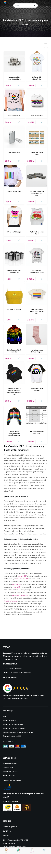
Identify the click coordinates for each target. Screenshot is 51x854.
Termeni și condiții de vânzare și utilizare (18, 732)
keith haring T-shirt (14, 152)
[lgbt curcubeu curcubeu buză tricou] (36, 416)
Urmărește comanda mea (12, 668)
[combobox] (22, 5)
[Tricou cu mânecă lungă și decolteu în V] (14, 255)
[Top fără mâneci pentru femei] (36, 216)
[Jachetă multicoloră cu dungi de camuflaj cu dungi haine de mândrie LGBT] (14, 373)
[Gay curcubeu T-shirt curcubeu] (36, 373)
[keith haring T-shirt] (14, 137)
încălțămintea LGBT (22, 579)
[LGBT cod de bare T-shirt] (14, 176)
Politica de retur (9, 776)
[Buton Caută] (34, 5)
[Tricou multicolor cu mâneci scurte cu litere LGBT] (36, 294)
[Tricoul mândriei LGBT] (36, 100)
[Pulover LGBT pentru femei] (36, 137)
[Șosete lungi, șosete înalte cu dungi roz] (36, 334)
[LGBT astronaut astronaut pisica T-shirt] (36, 255)
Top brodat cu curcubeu (14, 309)
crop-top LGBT (16, 584)
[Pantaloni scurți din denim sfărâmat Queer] (14, 61)
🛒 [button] (19, 85)
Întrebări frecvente (10, 764)
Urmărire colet (8, 768)
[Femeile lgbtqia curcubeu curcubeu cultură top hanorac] (14, 416)
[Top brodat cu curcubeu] (14, 294)
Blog (4, 716)
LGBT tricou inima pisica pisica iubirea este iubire (37, 193)
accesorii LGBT (22, 576)
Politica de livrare (9, 720)
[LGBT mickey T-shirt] (14, 100)
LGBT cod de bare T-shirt (14, 191)
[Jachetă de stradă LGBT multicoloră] (14, 334)
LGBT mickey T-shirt (14, 116)
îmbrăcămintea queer (10, 601)
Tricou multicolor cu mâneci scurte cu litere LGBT (37, 311)
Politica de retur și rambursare (14, 728)
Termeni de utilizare (10, 772)
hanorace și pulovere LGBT (20, 595)
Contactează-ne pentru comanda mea (17, 672)
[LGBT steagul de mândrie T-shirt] (36, 61)
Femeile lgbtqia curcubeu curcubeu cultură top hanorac (14, 433)
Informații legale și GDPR (12, 736)
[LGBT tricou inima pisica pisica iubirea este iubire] (36, 176)
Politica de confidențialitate (13, 724)
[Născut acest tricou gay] (14, 216)
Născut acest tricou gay (14, 232)
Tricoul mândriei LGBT (37, 116)
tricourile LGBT (17, 587)
